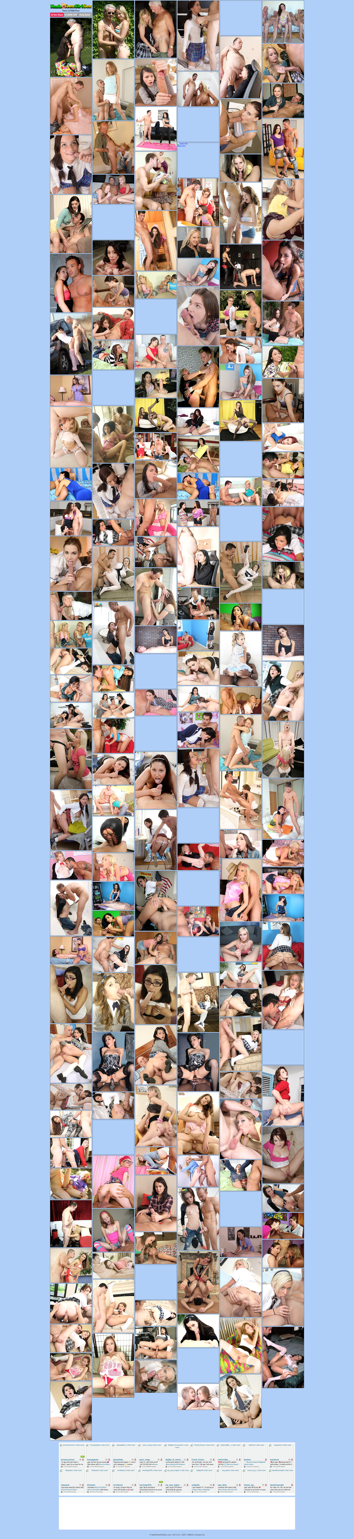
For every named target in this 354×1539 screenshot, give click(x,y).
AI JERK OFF (70, 15)
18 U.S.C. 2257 (179, 1535)
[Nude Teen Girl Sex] (71, 5)
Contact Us (200, 1535)
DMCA (190, 1535)
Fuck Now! (85, 15)
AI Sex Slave (57, 15)
